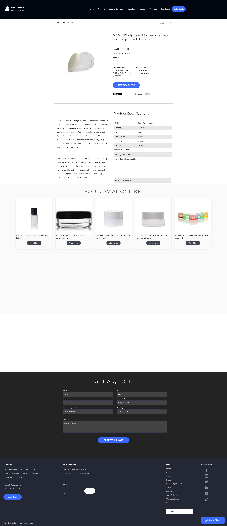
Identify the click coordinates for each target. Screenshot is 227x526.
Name (65, 390)
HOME (60, 22)
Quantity (120, 408)
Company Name (122, 399)
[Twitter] (206, 482)
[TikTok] (206, 499)
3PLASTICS (17, 7)
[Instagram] (206, 476)
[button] (101, 9)
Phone (65, 399)
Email (119, 390)
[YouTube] (206, 493)
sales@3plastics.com (13, 485)
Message (66, 419)
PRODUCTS (68, 22)
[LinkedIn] (206, 487)
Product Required (69, 408)
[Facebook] (206, 470)
